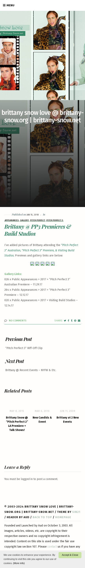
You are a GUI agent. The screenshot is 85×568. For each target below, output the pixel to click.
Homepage (63, 517)
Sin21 (76, 512)
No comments (17, 320)
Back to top (42, 517)
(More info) (19, 563)
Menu (10, 5)
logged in (27, 479)
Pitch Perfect (37, 220)
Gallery (24, 220)
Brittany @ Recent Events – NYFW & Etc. (30, 370)
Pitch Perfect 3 (54, 220)
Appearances (12, 220)
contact (52, 546)
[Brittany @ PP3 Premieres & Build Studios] (65, 320)
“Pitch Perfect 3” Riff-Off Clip (23, 348)
